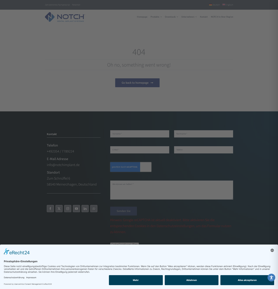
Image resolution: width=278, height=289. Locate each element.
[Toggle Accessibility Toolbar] (271, 277)
